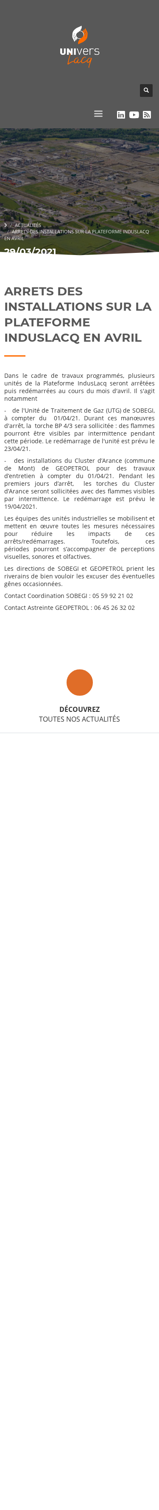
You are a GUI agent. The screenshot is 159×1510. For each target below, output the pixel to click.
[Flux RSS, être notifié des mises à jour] (147, 114)
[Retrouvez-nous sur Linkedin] (121, 114)
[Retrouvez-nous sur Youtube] (134, 114)
